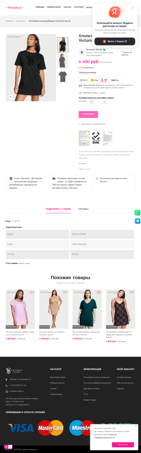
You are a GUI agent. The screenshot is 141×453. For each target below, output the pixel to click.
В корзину (88, 114)
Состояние (12, 263)
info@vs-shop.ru (17, 391)
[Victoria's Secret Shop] (14, 371)
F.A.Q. (86, 394)
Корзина (120, 389)
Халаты (53, 389)
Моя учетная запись (125, 383)
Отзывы (83, 209)
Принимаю (123, 445)
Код (8, 221)
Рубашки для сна (57, 383)
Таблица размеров (87, 73)
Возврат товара (90, 400)
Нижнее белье (56, 394)
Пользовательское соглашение (97, 377)
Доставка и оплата (91, 389)
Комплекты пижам (57, 377)
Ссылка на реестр (127, 54)
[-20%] (20, 309)
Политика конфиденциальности (97, 383)
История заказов (124, 377)
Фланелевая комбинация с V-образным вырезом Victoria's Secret (119, 335)
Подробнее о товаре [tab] (58, 209)
